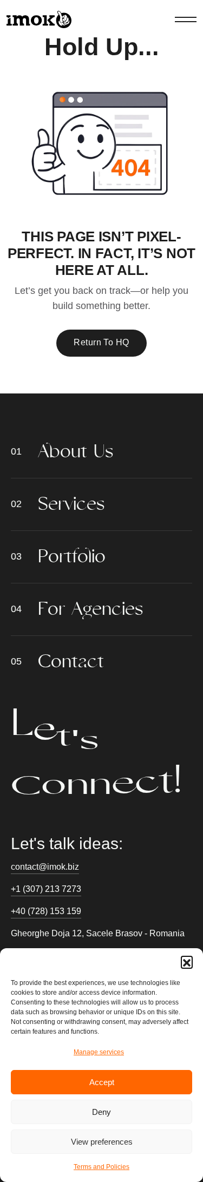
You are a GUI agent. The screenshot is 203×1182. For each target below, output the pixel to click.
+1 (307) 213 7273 (46, 889)
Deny (101, 1112)
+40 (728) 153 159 (46, 911)
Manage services (99, 1052)
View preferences (102, 1141)
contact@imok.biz (45, 866)
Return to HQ (101, 342)
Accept (101, 1082)
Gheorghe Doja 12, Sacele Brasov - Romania (98, 933)
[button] (186, 961)
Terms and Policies (101, 1167)
